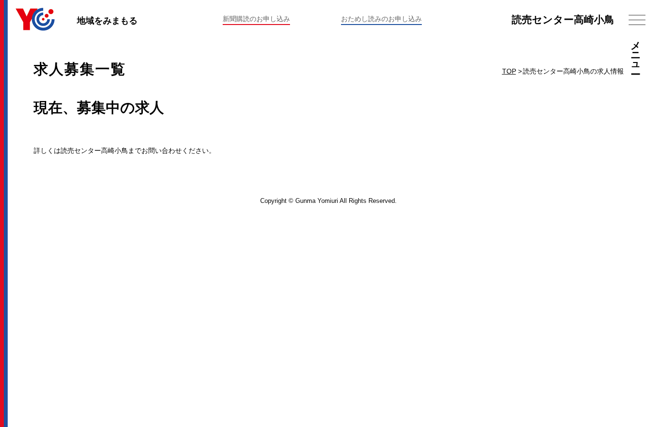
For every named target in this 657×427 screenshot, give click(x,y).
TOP (509, 71)
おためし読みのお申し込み (381, 19)
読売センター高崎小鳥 (563, 19)
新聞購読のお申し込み (256, 19)
